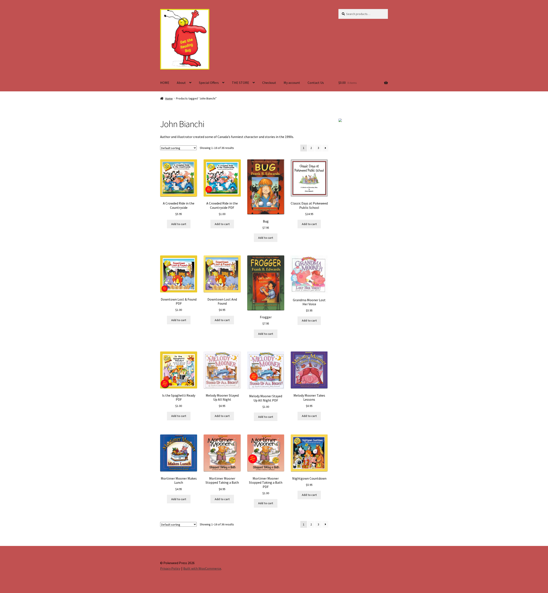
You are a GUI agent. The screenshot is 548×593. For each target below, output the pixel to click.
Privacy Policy (170, 568)
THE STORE (240, 82)
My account (292, 82)
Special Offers (209, 82)
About (181, 82)
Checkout (269, 82)
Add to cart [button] (178, 224)
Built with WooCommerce (202, 568)
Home (169, 98)
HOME (164, 82)
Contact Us (316, 82)
